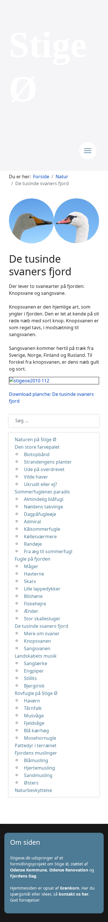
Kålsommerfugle (42, 529)
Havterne (34, 574)
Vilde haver (36, 477)
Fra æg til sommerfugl (48, 551)
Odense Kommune (28, 870)
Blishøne (33, 596)
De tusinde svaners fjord (41, 626)
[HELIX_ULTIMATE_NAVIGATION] (87, 150)
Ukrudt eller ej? (40, 484)
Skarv (30, 581)
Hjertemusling (39, 768)
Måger (31, 566)
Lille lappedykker (42, 589)
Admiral (32, 521)
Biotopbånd (37, 454)
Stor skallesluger (42, 618)
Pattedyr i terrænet (35, 745)
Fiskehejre (35, 604)
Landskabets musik (36, 656)
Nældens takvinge (43, 506)
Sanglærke (35, 663)
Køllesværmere (40, 536)
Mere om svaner (42, 633)
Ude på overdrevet (44, 469)
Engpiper (34, 671)
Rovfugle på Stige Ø (36, 693)
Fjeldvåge (34, 723)
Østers (31, 783)
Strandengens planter (48, 462)
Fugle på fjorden (32, 559)
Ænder (31, 611)
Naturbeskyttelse (33, 790)
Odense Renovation (68, 870)
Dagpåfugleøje (40, 514)
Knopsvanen (37, 641)
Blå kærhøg (36, 730)
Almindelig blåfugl (43, 499)
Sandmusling (38, 775)
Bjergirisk (34, 686)
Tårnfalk (33, 708)
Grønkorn (69, 888)
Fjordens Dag (23, 876)
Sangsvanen (37, 648)
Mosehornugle (40, 738)
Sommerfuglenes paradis (42, 492)
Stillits (30, 678)
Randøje (33, 544)
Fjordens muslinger (36, 753)
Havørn (32, 701)
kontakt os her (73, 894)
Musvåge (34, 715)
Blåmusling (36, 760)
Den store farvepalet (37, 447)
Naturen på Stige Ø (35, 439)
